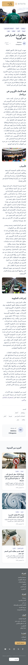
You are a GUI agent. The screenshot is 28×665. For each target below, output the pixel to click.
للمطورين (23, 625)
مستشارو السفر (22, 577)
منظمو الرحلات (22, 582)
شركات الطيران (22, 579)
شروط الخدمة (22, 607)
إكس (23, 400)
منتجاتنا (24, 598)
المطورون (23, 589)
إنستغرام (10, 397)
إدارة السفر (23, 586)
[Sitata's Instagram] (14, 649)
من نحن (24, 602)
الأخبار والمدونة (22, 600)
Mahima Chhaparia (12, 432)
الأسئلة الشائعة (22, 618)
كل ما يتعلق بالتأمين (21, 623)
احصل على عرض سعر (20, 621)
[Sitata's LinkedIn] (9, 649)
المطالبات (23, 637)
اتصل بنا (24, 639)
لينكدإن (4, 397)
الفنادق (24, 584)
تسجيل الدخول (20, 643)
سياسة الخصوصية (21, 609)
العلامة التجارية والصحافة (20, 605)
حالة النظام (23, 628)
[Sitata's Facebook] (23, 649)
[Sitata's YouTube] (5, 649)
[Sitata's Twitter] (18, 649)
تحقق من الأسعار (10, 3)
